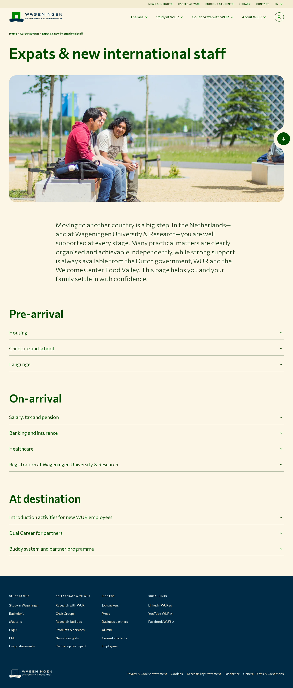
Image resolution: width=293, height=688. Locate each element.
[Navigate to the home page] (35, 17)
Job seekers (110, 605)
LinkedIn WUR (158, 605)
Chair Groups (65, 613)
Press (106, 613)
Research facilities (69, 621)
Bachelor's (16, 613)
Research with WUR (70, 605)
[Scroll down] (283, 138)
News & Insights (160, 4)
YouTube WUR (158, 613)
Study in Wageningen (24, 605)
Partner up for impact (71, 646)
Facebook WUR (159, 621)
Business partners (115, 621)
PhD (12, 638)
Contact (262, 4)
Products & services (70, 630)
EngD (13, 630)
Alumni (107, 630)
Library (245, 4)
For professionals (22, 646)
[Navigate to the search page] (279, 17)
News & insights (67, 638)
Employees (110, 646)
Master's (15, 621)
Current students (219, 4)
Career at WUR (189, 4)
